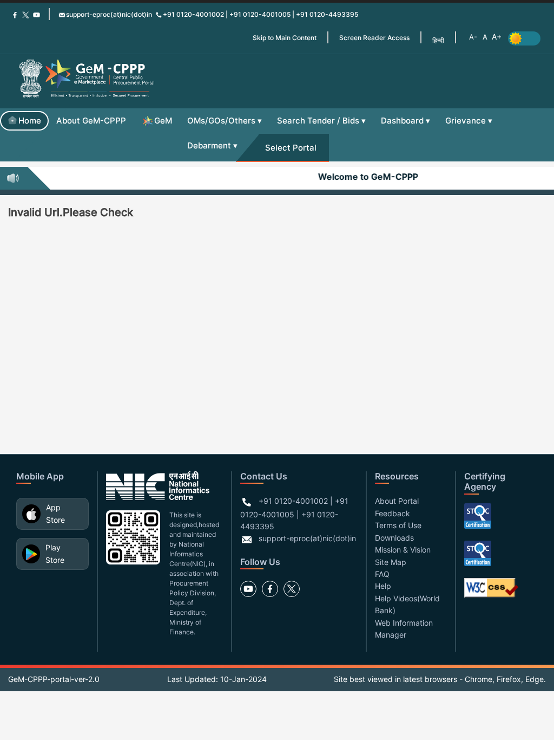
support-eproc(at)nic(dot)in (109, 14)
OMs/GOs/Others (221, 120)
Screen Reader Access (374, 38)
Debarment (209, 145)
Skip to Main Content (284, 38)
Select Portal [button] (290, 147)
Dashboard (402, 120)
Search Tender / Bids (318, 120)
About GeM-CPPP (91, 120)
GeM (163, 120)
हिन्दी (438, 40)
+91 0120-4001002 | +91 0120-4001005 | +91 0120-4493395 (260, 14)
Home (29, 120)
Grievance (465, 120)
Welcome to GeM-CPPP (363, 176)
